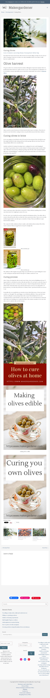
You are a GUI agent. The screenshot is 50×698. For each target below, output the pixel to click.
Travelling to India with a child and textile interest (14, 613)
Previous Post (5, 547)
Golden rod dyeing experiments (10, 617)
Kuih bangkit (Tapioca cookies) (9, 620)
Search (4, 632)
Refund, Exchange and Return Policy (25, 687)
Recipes (22, 52)
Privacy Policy (25, 686)
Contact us (25, 691)
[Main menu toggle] (47, 7)
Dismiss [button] (42, 2)
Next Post (45, 547)
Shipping (25, 689)
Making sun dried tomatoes (24, 536)
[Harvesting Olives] (10, 532)
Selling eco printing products (9, 615)
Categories (25, 642)
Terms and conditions (25, 692)
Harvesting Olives (7, 536)
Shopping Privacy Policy (25, 694)
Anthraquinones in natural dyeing (10, 622)
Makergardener (20, 7)
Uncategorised (28, 52)
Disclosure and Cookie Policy (25, 684)
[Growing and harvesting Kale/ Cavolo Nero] (39, 532)
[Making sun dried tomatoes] (24, 532)
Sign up (4, 647)
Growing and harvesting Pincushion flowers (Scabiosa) (15, 627)
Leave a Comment (8, 52)
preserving (16, 52)
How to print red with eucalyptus (10, 624)
